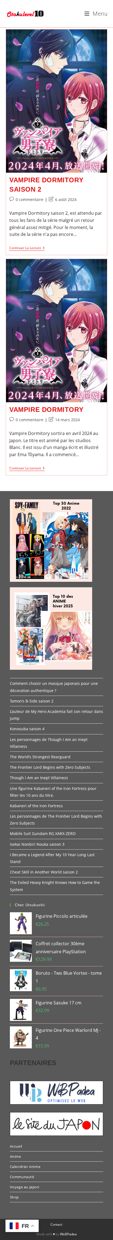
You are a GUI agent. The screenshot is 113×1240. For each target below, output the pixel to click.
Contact (56, 1224)
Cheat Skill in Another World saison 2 (44, 872)
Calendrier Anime (25, 1166)
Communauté (22, 1176)
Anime (15, 1156)
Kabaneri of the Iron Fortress (36, 805)
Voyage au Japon (24, 1186)
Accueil (16, 1146)
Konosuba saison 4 (27, 728)
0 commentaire (29, 199)
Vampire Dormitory (46, 409)
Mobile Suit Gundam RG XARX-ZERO (43, 833)
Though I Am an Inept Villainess (39, 777)
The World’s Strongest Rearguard (40, 756)
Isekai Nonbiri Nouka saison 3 (37, 844)
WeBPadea (68, 1234)
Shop (14, 1197)
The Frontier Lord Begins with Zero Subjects (50, 767)
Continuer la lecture (27, 248)
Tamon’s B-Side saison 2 (31, 701)
